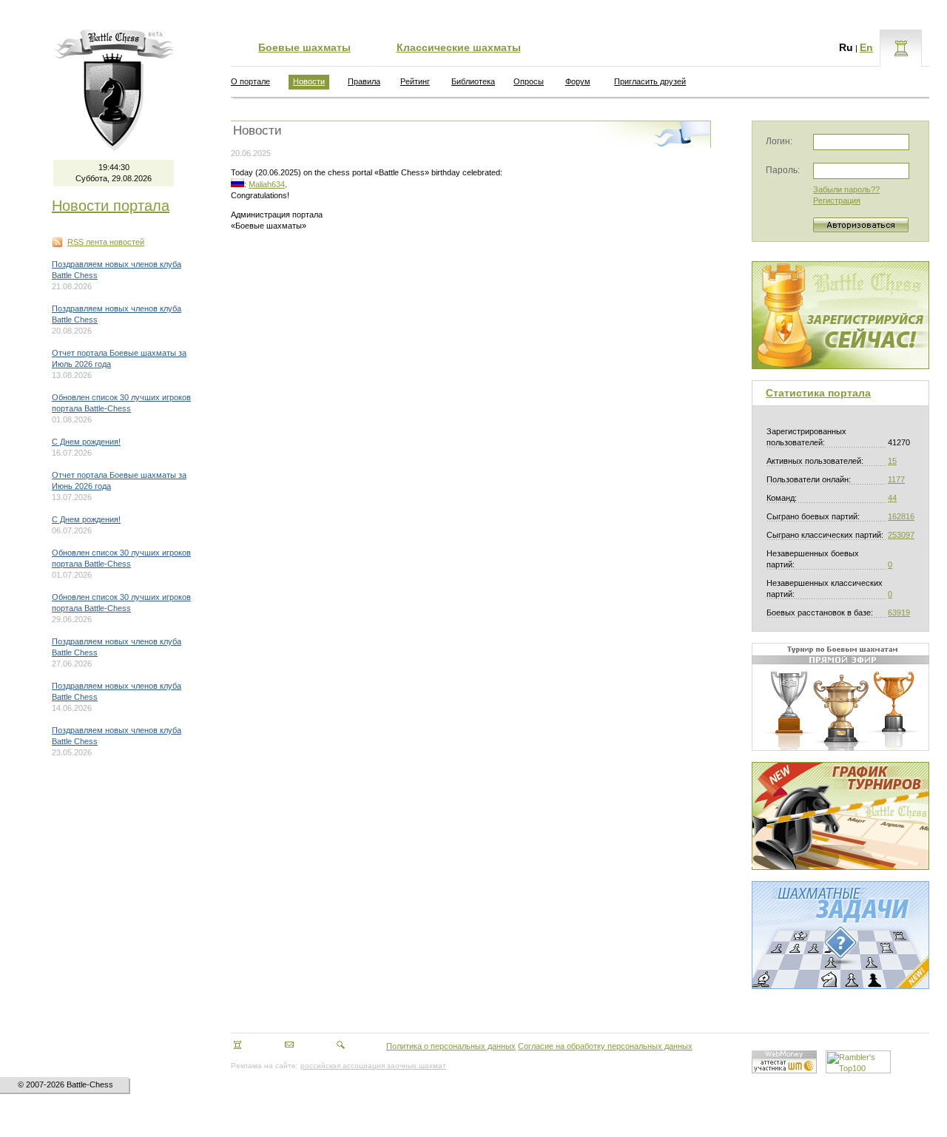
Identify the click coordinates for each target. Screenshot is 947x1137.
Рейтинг (415, 81)
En (866, 47)
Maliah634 (267, 184)
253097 (901, 534)
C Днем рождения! (86, 441)
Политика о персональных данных (451, 1046)
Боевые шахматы (304, 47)
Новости (309, 81)
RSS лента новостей (105, 241)
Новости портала (110, 206)
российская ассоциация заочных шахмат (373, 1066)
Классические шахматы (459, 47)
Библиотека (473, 81)
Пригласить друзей (650, 81)
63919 (899, 612)
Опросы (528, 81)
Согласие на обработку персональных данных (605, 1046)
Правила (364, 81)
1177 (896, 479)
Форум (577, 81)
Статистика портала (818, 393)
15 (892, 460)
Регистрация (836, 200)
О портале (250, 81)
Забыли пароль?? (846, 189)
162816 (901, 516)
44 (892, 497)
